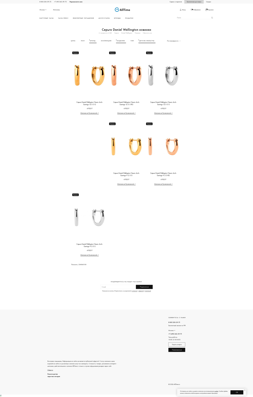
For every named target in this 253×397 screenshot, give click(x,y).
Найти (212, 17)
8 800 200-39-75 (45, 2)
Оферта (50, 370)
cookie (216, 391)
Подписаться (144, 287)
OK (237, 392)
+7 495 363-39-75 (60, 2)
